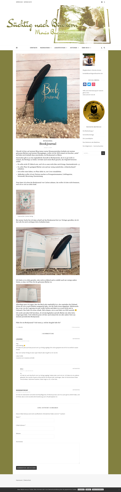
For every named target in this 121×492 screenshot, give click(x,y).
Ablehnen (88, 489)
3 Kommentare (76, 327)
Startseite (33, 48)
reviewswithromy (22, 390)
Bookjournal (48, 141)
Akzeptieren (81, 489)
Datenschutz (28, 2)
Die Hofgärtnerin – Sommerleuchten (93, 146)
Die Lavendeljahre (88, 138)
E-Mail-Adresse (21, 425)
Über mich (85, 48)
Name (18, 417)
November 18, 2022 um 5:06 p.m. (23, 392)
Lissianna (19, 339)
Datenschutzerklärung (98, 489)
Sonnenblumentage (88, 134)
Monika (21, 327)
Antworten (76, 338)
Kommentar (19, 441)
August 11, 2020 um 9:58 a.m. (26, 370)
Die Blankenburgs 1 (88, 131)
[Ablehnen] (119, 490)
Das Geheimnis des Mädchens (91, 142)
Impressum (19, 2)
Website (18, 433)
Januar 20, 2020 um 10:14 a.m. (22, 341)
